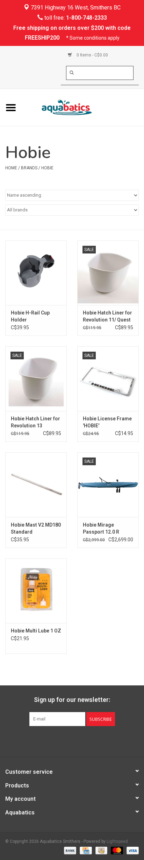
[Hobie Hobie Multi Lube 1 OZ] (36, 590)
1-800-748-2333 (86, 17)
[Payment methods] (69, 850)
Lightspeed (117, 841)
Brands (29, 167)
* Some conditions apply (93, 38)
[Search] (71, 73)
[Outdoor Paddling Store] (83, 107)
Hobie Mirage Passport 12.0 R (101, 528)
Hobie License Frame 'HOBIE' (107, 422)
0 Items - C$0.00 (91, 55)
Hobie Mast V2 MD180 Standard (36, 528)
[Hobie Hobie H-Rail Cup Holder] (36, 273)
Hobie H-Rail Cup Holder (30, 316)
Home (11, 167)
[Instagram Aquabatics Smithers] (78, 740)
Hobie (47, 167)
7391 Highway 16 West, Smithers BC (75, 7)
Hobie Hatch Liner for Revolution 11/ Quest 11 (107, 316)
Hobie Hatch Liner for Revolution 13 (35, 422)
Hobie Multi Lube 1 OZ (36, 631)
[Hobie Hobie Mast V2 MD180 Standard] (36, 484)
